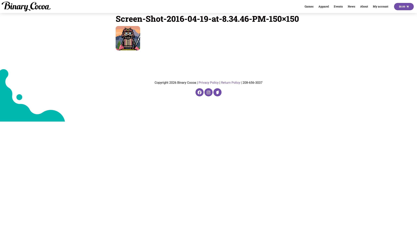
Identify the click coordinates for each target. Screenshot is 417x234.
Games (309, 6)
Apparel (323, 6)
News (351, 6)
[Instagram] (208, 92)
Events (338, 6)
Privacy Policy (209, 82)
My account (380, 6)
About (364, 6)
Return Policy (230, 82)
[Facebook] (199, 92)
